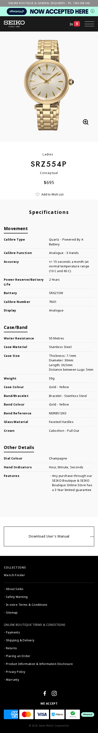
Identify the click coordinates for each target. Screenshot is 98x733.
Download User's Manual (49, 536)
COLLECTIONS (15, 567)
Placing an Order (18, 656)
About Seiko (14, 589)
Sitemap (12, 613)
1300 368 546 (81, 3)
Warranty (12, 680)
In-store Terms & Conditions (27, 605)
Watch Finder (14, 575)
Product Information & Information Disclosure (39, 664)
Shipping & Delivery (20, 640)
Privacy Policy (15, 672)
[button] (89, 24)
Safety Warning (17, 597)
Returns (11, 648)
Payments (13, 632)
